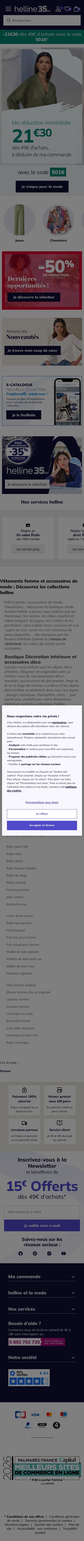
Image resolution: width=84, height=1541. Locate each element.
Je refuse (42, 813)
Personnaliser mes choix (42, 802)
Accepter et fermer (42, 825)
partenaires (59, 722)
